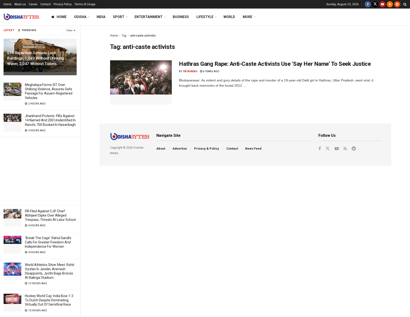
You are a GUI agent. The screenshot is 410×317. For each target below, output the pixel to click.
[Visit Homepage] (21, 17)
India (101, 17)
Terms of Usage (85, 4)
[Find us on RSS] (390, 4)
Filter (69, 30)
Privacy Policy (63, 4)
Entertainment (149, 17)
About (160, 148)
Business (181, 17)
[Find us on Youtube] (382, 4)
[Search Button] (404, 4)
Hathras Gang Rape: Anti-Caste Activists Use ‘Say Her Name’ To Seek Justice (275, 64)
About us (20, 4)
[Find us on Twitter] (375, 4)
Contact (45, 4)
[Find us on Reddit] (397, 4)
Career (33, 4)
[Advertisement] (40, 170)
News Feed (253, 148)
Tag (124, 35)
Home (7, 4)
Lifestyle (204, 17)
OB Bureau (190, 71)
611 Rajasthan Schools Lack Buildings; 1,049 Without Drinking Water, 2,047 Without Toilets (35, 58)
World (229, 17)
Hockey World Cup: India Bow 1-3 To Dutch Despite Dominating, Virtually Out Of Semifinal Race (49, 300)
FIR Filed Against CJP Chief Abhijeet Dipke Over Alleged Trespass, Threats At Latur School (50, 215)
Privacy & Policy (206, 148)
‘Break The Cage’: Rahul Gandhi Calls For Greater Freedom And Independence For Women (48, 242)
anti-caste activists (143, 35)
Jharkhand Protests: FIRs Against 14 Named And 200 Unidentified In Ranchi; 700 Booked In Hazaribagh (50, 120)
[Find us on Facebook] (368, 4)
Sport (118, 17)
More (247, 17)
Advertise (179, 148)
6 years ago (210, 71)
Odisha (80, 17)
